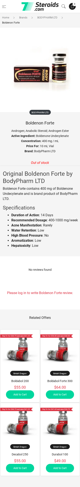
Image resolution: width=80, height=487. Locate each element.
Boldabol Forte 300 (60, 381)
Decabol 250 (20, 454)
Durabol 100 (60, 454)
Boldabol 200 (20, 381)
